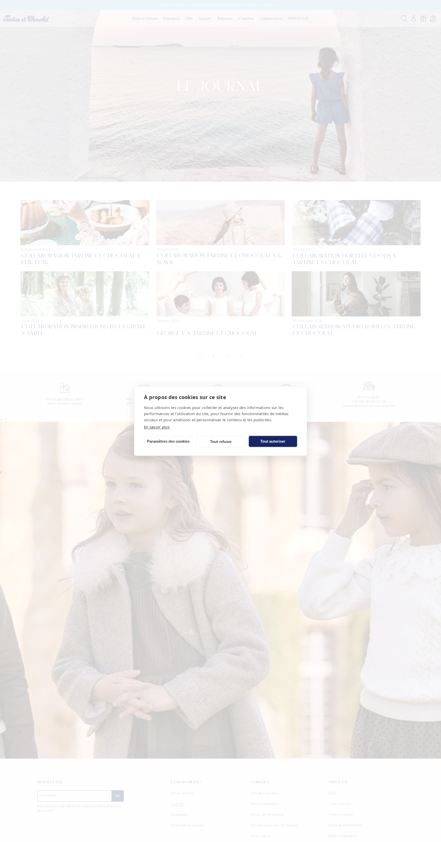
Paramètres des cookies (168, 441)
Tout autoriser (272, 441)
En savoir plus (156, 426)
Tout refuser (221, 441)
